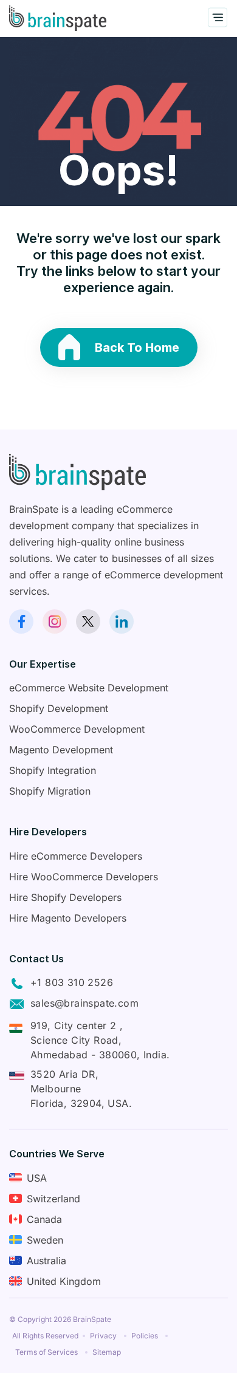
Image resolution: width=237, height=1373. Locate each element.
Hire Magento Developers (67, 918)
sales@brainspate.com (84, 1003)
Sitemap (106, 1352)
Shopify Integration (52, 770)
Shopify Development (58, 708)
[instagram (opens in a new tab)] (55, 621)
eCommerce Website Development (88, 688)
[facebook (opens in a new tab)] (21, 621)
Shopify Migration (50, 791)
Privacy (103, 1335)
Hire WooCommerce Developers (83, 877)
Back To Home (137, 347)
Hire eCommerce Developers (75, 856)
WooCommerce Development (77, 729)
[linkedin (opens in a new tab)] (121, 621)
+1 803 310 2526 (71, 982)
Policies (144, 1335)
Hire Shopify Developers (65, 897)
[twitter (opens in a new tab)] (88, 621)
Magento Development (61, 750)
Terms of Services (46, 1352)
